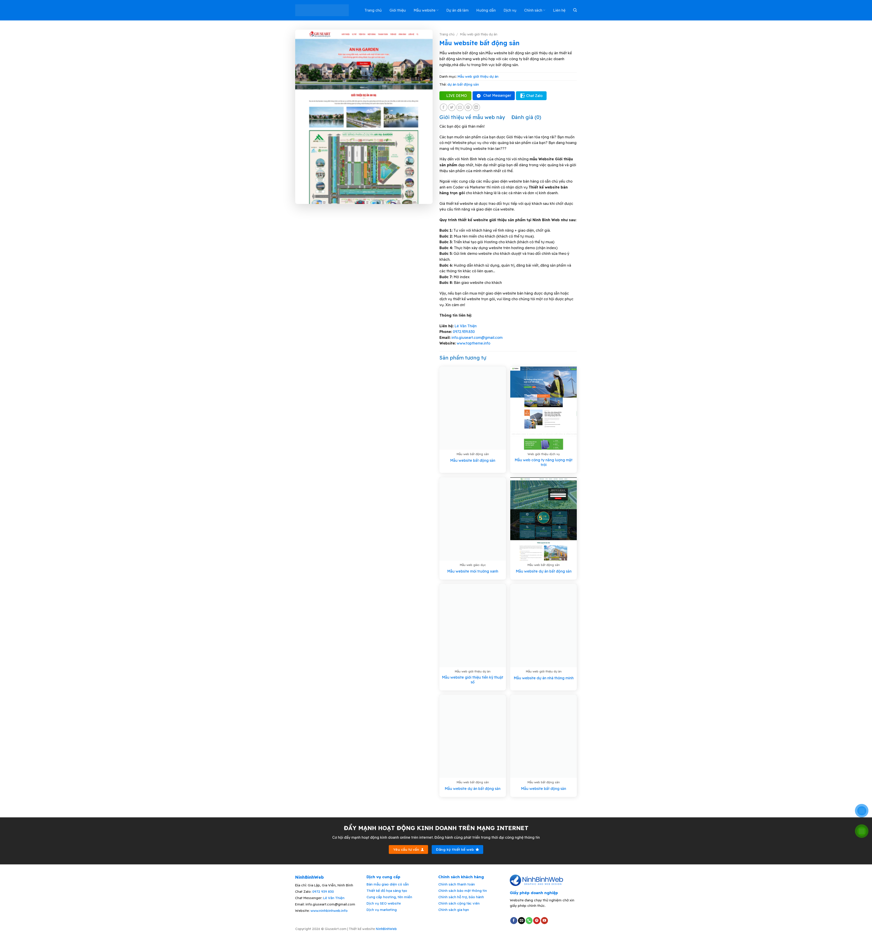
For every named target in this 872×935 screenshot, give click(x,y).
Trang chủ (373, 10)
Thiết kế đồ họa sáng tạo (387, 890)
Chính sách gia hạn (453, 910)
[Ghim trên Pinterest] (468, 107)
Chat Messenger (497, 95)
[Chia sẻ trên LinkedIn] (476, 107)
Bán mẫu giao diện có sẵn (388, 884)
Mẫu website (425, 10)
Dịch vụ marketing (382, 910)
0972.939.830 (464, 331)
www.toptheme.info (473, 343)
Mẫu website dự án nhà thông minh (544, 678)
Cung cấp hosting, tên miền (389, 897)
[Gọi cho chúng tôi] (529, 920)
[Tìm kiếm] (575, 10)
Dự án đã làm (457, 10)
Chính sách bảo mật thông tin (462, 890)
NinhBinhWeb (386, 929)
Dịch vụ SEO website (384, 903)
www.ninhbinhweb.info (329, 910)
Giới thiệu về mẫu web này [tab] (472, 117)
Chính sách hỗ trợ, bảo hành (461, 897)
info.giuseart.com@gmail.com (477, 337)
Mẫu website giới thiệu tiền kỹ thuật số (472, 679)
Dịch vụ (509, 10)
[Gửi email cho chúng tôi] (521, 920)
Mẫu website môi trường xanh (472, 571)
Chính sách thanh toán (456, 884)
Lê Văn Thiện (465, 326)
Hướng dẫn (486, 10)
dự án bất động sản (463, 84)
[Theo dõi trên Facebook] (513, 920)
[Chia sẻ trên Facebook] (443, 107)
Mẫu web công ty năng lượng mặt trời (543, 462)
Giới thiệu (397, 10)
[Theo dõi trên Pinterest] (536, 920)
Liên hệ (559, 10)
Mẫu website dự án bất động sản (544, 571)
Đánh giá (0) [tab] (526, 117)
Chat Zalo (534, 95)
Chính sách (533, 10)
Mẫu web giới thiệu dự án (478, 34)
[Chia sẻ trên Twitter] (452, 107)
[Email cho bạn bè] (460, 107)
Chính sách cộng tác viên (459, 903)
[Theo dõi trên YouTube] (544, 920)
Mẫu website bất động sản (472, 460)
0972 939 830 (323, 891)
